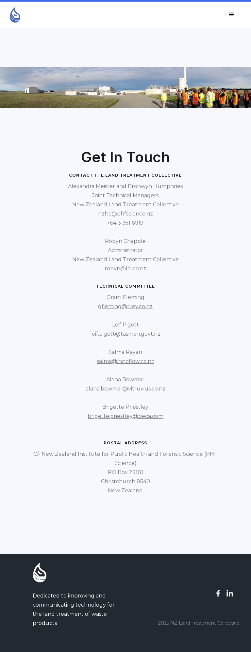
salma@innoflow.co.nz (125, 361)
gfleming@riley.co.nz (125, 306)
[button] (231, 14)
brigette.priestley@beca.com (125, 416)
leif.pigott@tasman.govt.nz (125, 334)
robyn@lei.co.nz (125, 268)
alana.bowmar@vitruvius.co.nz (125, 389)
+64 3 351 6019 (125, 223)
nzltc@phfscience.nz (125, 214)
